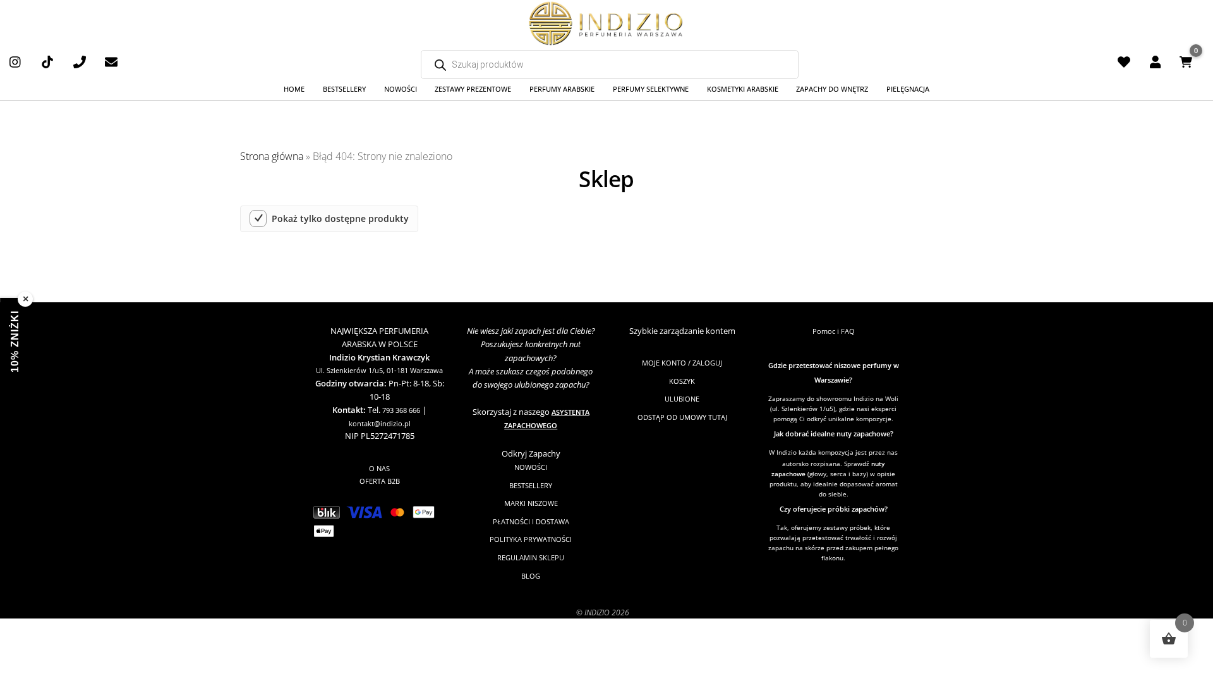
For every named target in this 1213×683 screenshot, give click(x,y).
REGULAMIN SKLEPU (530, 557)
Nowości (400, 89)
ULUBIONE (682, 398)
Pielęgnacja (907, 89)
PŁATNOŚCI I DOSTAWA (531, 521)
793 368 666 (401, 410)
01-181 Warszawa (415, 370)
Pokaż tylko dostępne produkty (340, 218)
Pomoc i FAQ (833, 331)
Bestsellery (344, 89)
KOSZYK (682, 381)
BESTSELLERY (530, 485)
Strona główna (271, 156)
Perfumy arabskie (561, 89)
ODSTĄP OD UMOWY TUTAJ (682, 417)
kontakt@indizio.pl (380, 423)
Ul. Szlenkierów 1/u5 (349, 370)
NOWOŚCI (530, 467)
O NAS (379, 468)
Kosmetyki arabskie (742, 89)
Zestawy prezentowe (473, 89)
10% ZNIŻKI (14, 341)
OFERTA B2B (379, 481)
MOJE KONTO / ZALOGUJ (682, 362)
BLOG (530, 576)
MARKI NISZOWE (531, 503)
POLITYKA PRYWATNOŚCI (531, 539)
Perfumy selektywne (651, 89)
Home (294, 89)
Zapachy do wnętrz (832, 89)
